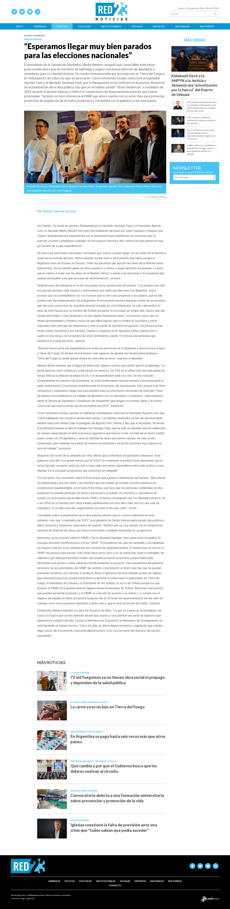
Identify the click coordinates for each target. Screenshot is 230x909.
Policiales (84, 26)
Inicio (19, 26)
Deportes (159, 26)
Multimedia (207, 26)
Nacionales (182, 26)
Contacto (115, 885)
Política (62, 26)
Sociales (137, 26)
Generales (40, 26)
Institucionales (111, 26)
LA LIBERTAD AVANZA (157, 197)
